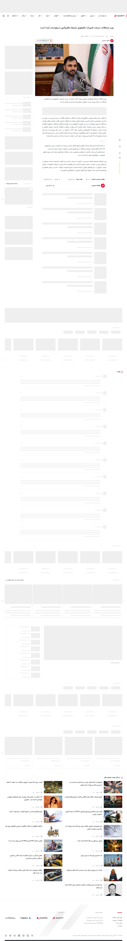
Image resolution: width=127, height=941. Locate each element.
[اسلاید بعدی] (2, 199)
